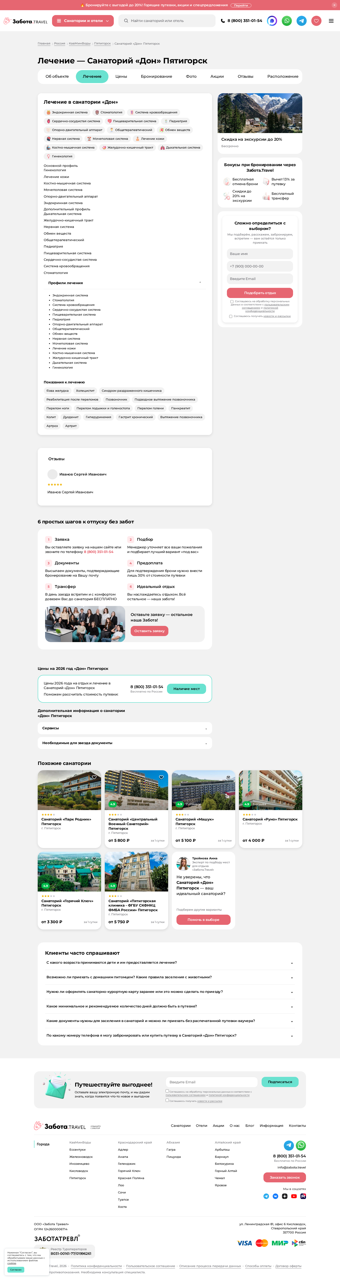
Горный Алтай (226, 1171)
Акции (217, 76)
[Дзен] (284, 1196)
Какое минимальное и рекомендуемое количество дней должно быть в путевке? (170, 1006)
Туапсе (123, 1199)
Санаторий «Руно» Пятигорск (270, 819)
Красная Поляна (131, 1178)
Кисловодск (78, 1171)
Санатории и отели (83, 21)
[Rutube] (303, 1196)
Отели (201, 1125)
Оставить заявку (149, 631)
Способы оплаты (258, 1266)
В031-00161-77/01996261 (71, 1253)
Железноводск (81, 1157)
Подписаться (280, 1082)
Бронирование (156, 76)
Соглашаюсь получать (262, 316)
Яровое (221, 1185)
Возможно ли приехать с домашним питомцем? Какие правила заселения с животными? (170, 977)
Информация (272, 1125)
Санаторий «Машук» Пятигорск (195, 821)
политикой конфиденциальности (261, 309)
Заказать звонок (285, 1177)
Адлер (123, 1149)
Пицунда (174, 1157)
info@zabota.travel (292, 1167)
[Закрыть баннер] (334, 5)
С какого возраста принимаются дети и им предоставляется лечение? (170, 962)
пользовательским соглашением (186, 1095)
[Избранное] (316, 21)
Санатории (181, 1125)
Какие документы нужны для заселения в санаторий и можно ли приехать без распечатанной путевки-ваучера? (170, 1021)
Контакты (297, 1125)
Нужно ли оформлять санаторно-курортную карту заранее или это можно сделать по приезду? (170, 991)
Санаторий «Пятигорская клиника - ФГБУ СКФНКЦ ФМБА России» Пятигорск (133, 905)
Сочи (122, 1192)
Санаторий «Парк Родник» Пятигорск (66, 821)
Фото (191, 76)
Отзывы (245, 76)
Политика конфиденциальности (96, 1266)
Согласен (16, 1269)
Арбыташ (222, 1149)
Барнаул (222, 1157)
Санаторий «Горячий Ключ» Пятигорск (67, 903)
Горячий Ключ (129, 1171)
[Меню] (331, 21)
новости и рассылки (277, 316)
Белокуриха (224, 1163)
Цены (121, 76)
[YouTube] (294, 1196)
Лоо (121, 1185)
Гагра (171, 1149)
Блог (249, 1125)
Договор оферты (288, 1266)
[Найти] (126, 21)
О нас (235, 1125)
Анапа (123, 1157)
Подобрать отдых (260, 293)
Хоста (122, 1207)
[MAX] (272, 21)
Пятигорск (77, 1178)
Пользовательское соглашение (150, 1266)
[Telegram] (302, 21)
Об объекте (57, 76)
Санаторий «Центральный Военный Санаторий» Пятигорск (133, 824)
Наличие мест (186, 689)
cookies (11, 1263)
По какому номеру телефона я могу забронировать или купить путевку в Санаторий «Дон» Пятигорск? (170, 1035)
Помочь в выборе (203, 919)
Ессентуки (77, 1149)
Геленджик (127, 1163)
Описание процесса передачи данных (210, 1266)
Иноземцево (79, 1163)
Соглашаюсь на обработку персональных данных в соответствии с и (260, 306)
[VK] (275, 1196)
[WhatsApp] (287, 21)
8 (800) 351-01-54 (245, 20)
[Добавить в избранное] (94, 777)
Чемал (220, 1178)
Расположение (283, 76)
